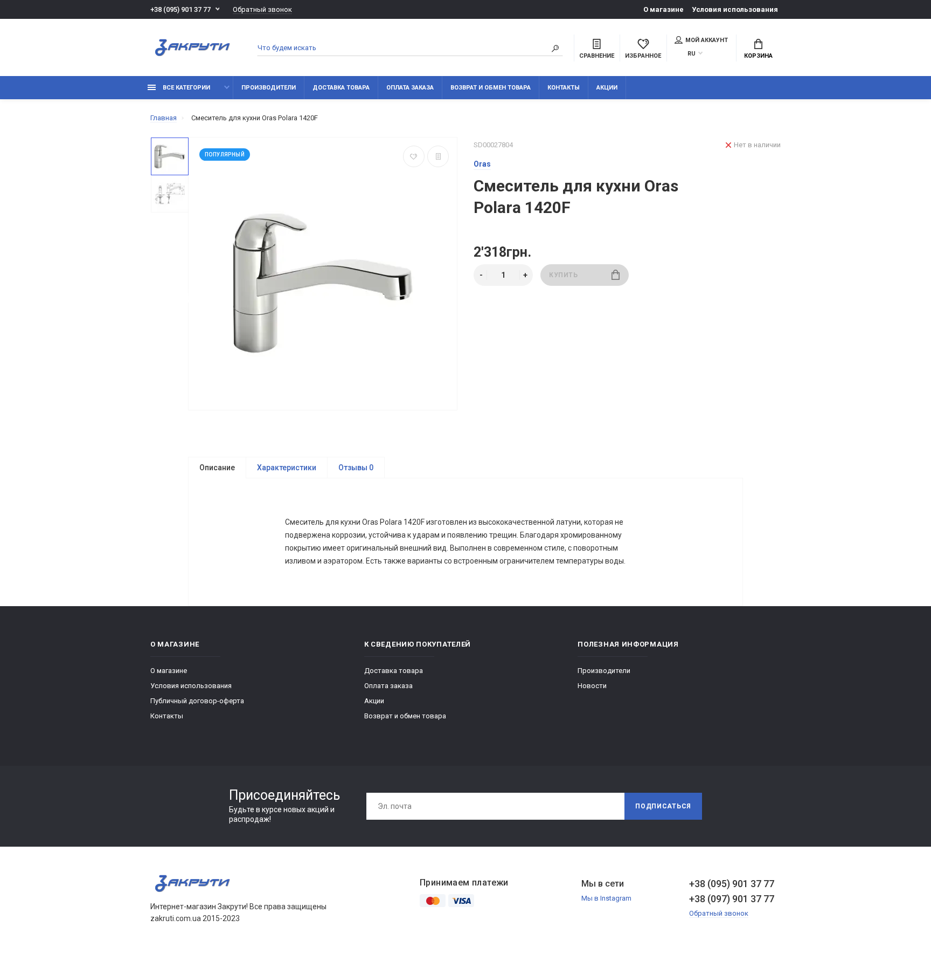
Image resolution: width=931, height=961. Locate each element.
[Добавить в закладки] (414, 156)
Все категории (185, 87)
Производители (268, 87)
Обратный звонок (262, 9)
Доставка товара (341, 87)
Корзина (758, 55)
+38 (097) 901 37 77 (731, 898)
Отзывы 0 (355, 467)
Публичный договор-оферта (197, 701)
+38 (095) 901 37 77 (180, 9)
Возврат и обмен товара (490, 87)
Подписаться (663, 806)
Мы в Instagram (606, 898)
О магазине (663, 9)
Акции (606, 87)
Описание (217, 467)
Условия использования (735, 9)
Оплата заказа (410, 87)
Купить (563, 275)
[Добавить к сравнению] (438, 156)
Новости (592, 686)
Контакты (563, 87)
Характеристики (286, 467)
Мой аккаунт (706, 40)
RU (691, 53)
